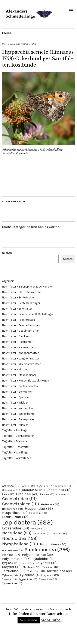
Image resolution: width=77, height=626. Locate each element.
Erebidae (27, 494)
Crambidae (33, 490)
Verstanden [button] (28, 620)
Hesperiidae (39, 508)
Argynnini (45, 485)
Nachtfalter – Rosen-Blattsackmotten (25, 380)
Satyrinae (46, 563)
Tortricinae (36, 571)
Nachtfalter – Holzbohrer (17, 341)
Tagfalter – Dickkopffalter (18, 435)
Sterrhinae (31, 567)
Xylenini (51, 575)
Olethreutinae (12, 550)
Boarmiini (63, 485)
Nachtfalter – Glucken (15, 336)
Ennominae (58, 490)
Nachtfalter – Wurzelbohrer (18, 413)
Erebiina (47, 494)
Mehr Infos (51, 620)
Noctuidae (16, 532)
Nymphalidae (20, 543)
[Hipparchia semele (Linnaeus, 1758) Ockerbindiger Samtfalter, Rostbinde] (38, 144)
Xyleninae (31, 575)
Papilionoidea (47, 549)
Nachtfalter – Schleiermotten (20, 386)
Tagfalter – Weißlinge (15, 452)
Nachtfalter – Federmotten (18, 319)
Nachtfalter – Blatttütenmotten (21, 292)
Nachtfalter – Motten (15, 369)
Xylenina (10, 575)
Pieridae (11, 555)
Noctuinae (41, 533)
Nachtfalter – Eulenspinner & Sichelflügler (28, 314)
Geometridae (19, 498)
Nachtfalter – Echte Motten (18, 297)
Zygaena (9, 579)
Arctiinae (11, 485)
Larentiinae (15, 517)
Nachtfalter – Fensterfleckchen (21, 325)
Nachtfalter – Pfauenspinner (19, 375)
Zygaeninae (48, 579)
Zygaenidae (28, 579)
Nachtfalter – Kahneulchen (18, 347)
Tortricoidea (59, 571)
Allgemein (8, 281)
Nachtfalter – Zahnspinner (18, 419)
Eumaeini (63, 494)
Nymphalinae (53, 544)
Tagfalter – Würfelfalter (16, 458)
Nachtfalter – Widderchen (18, 408)
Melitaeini (39, 528)
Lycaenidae (15, 528)
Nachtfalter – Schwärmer (17, 391)
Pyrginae (10, 563)
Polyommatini (16, 559)
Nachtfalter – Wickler (15, 402)
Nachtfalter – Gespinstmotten (20, 330)
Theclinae (50, 567)
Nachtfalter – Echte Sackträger (21, 303)
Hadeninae (50, 504)
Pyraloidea (44, 559)
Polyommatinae (37, 555)
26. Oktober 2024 (12, 44)
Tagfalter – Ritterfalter (15, 447)
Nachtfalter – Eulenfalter (17, 308)
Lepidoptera (27, 522)
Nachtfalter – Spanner (15, 397)
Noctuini (59, 533)
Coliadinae (11, 490)
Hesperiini (38, 512)
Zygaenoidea (12, 583)
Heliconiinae (12, 508)
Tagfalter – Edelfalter (15, 441)
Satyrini (11, 567)
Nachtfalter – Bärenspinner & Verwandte (27, 286)
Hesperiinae (14, 513)
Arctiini (28, 486)
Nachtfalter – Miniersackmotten (21, 364)
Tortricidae (13, 571)
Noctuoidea (20, 538)
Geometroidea (20, 503)
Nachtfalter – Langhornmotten (21, 358)
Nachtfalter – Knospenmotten (20, 353)
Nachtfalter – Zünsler (15, 424)
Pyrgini (27, 563)
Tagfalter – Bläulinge (14, 430)
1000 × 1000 (29, 44)
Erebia (8, 494)
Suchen (7, 253)
